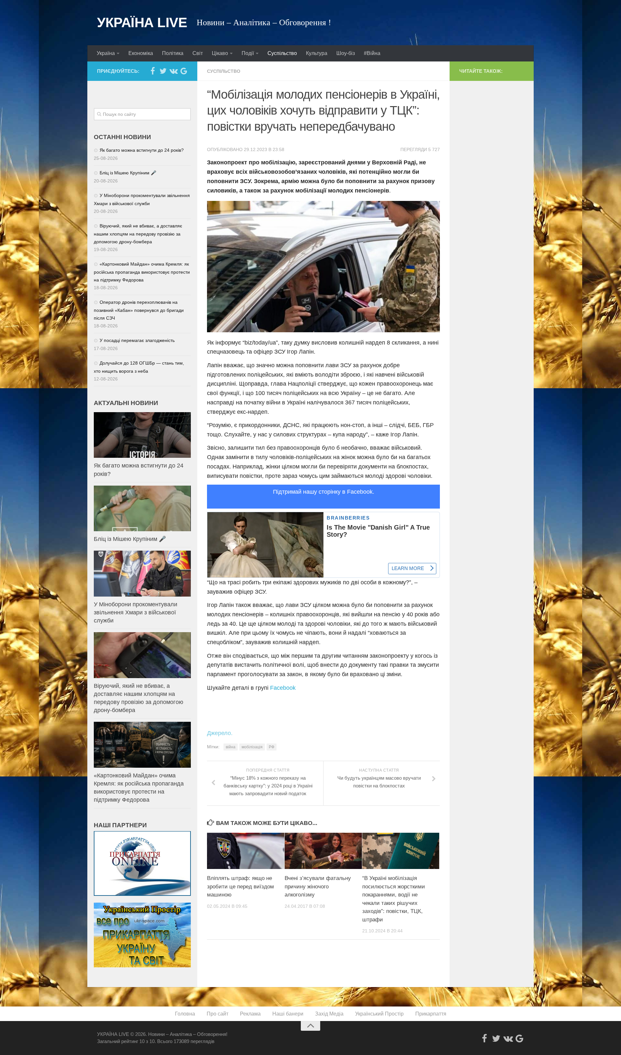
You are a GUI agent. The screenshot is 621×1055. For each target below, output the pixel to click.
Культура (316, 53)
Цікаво (220, 53)
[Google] (184, 71)
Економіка (140, 53)
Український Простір (379, 1014)
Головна (185, 1014)
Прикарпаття (430, 1014)
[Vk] (173, 71)
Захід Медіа (329, 1014)
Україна (106, 53)
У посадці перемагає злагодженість (137, 340)
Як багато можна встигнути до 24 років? (142, 150)
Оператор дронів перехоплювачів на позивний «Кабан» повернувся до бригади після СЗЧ (139, 310)
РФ (271, 747)
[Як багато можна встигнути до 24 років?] (142, 435)
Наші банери (287, 1014)
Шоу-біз (345, 53)
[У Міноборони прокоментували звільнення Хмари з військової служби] (142, 573)
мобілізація (252, 747)
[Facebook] (153, 71)
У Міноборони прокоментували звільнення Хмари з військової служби (135, 612)
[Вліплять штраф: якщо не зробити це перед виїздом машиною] (245, 851)
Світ (197, 53)
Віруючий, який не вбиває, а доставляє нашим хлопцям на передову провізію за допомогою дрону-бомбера (138, 233)
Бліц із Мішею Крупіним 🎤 (128, 172)
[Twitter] (163, 71)
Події (248, 53)
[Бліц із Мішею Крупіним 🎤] (142, 508)
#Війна (372, 53)
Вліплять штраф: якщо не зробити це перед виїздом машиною (240, 886)
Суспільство (282, 53)
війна (230, 747)
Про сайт (217, 1014)
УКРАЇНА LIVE (142, 22)
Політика (172, 53)
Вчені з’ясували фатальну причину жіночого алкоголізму (318, 886)
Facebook (283, 688)
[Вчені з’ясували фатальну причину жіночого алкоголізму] (323, 851)
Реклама (250, 1014)
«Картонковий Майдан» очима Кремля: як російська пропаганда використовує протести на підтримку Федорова (142, 271)
